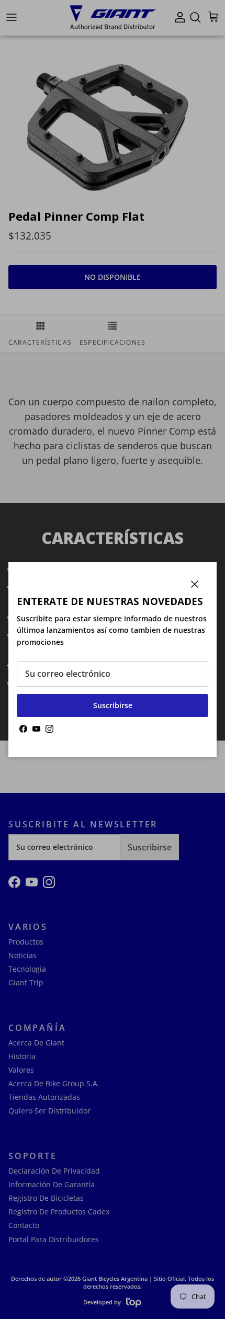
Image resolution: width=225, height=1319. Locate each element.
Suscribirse (112, 705)
